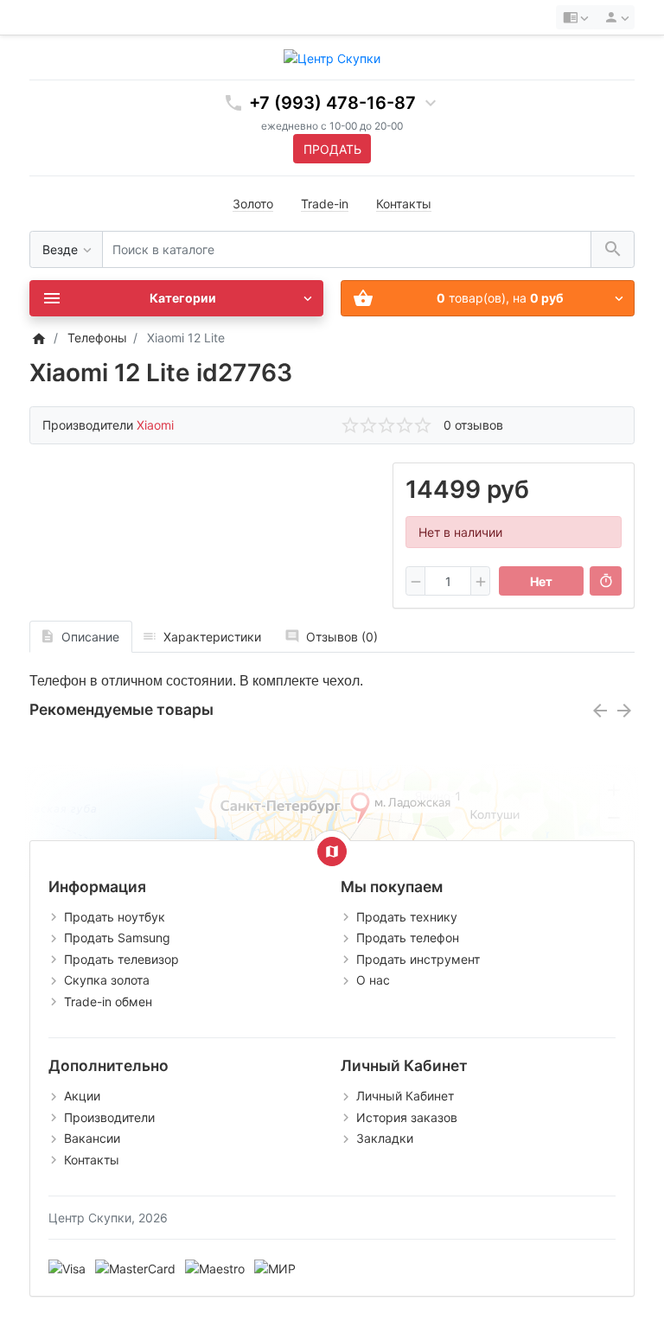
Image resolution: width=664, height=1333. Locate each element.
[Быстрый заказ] (606, 581)
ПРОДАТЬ (332, 149)
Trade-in (324, 203)
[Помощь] (575, 17)
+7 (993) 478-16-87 (332, 102)
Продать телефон (407, 937)
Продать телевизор (121, 959)
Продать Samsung (117, 937)
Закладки (384, 1138)
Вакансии (92, 1138)
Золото (253, 203)
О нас (373, 980)
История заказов (406, 1117)
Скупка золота (107, 980)
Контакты (403, 203)
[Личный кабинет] (614, 17)
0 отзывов (473, 425)
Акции (82, 1095)
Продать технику (406, 916)
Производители (109, 1117)
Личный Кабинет (405, 1095)
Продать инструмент (418, 959)
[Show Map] (332, 851)
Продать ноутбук (114, 916)
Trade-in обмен (108, 1001)
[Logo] (332, 56)
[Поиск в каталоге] (613, 249)
